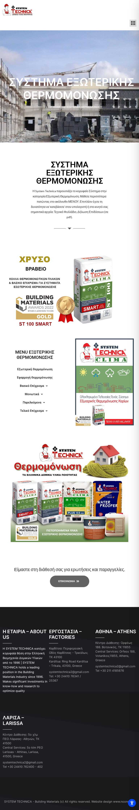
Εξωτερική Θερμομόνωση (34, 369)
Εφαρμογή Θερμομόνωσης (35, 377)
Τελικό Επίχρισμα (32, 410)
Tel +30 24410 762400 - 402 (23, 766)
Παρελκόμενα (32, 402)
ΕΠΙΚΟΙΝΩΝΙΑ (66, 580)
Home (57, 106)
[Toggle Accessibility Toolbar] (132, 803)
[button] (133, 23)
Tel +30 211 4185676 (109, 670)
